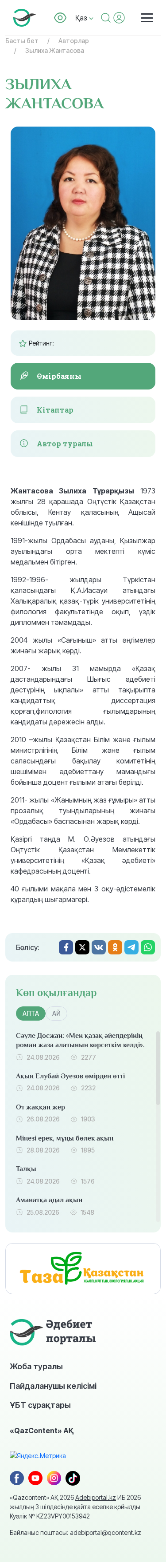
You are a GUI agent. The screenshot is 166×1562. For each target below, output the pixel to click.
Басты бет (22, 40)
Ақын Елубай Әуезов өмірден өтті (70, 1076)
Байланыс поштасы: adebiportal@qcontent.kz (75, 1532)
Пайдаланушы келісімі (53, 1386)
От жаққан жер (40, 1107)
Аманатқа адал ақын (49, 1200)
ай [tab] (56, 1013)
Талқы (26, 1169)
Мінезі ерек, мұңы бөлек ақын (64, 1138)
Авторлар (73, 40)
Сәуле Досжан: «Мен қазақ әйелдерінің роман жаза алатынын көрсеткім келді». (80, 1040)
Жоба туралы (36, 1366)
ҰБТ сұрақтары (40, 1405)
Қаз (82, 17)
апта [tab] (31, 1013)
